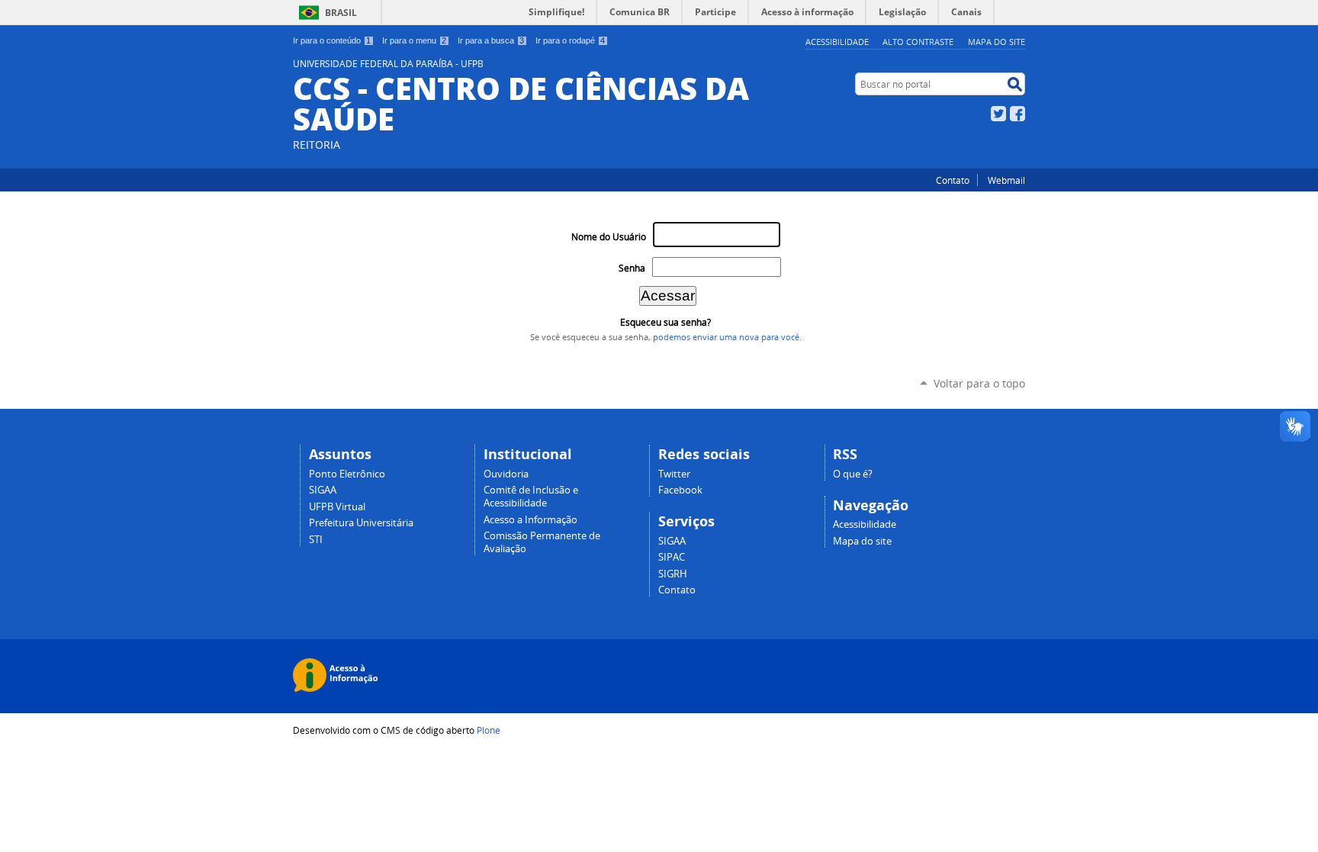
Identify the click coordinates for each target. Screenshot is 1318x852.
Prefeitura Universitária (361, 522)
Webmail (1006, 180)
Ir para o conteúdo (332, 40)
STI (316, 539)
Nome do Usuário (608, 236)
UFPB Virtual (337, 506)
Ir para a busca (491, 40)
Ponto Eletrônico (347, 474)
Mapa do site (996, 41)
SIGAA (322, 490)
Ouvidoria (506, 474)
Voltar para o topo (979, 383)
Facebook (1017, 113)
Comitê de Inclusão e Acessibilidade (531, 497)
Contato (952, 180)
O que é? (853, 474)
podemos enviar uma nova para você (726, 337)
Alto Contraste (917, 41)
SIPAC (671, 557)
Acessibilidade (837, 41)
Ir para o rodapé (570, 40)
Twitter (998, 113)
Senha (632, 268)
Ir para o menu (414, 40)
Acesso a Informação (530, 519)
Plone (488, 730)
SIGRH (672, 573)
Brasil (341, 12)
